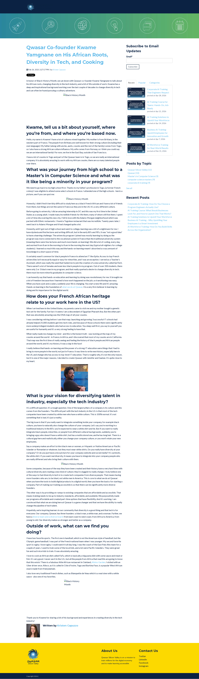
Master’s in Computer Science (143, 176)
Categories (154, 82)
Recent (131, 82)
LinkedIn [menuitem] (143, 659)
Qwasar (133, 173)
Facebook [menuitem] (143, 662)
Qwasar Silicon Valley (140, 169)
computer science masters (141, 179)
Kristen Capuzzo (59, 70)
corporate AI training (139, 182)
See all (129, 188)
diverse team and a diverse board (48, 516)
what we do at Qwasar (72, 287)
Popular (142, 82)
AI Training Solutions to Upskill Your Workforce (150, 217)
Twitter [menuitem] (142, 656)
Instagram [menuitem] (143, 666)
